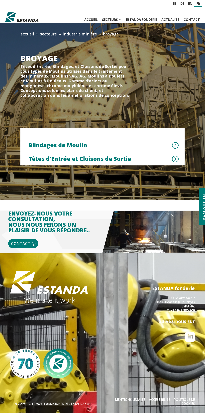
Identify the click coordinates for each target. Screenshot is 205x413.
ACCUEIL (91, 19)
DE (182, 4)
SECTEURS (110, 19)
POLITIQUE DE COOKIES (184, 401)
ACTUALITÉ (170, 19)
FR (198, 4)
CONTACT (192, 19)
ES (174, 4)
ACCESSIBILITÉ (160, 399)
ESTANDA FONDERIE (141, 19)
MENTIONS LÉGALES (130, 399)
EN (190, 4)
